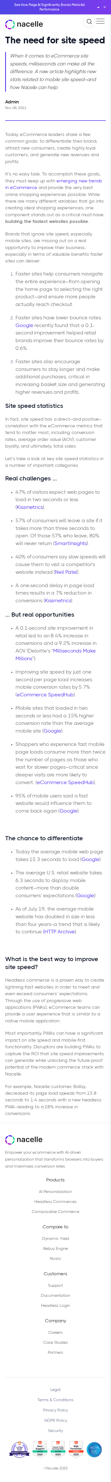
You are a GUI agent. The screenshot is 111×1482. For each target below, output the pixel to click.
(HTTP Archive (59, 932)
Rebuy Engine (55, 1248)
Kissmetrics (30, 507)
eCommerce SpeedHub (45, 695)
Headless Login (55, 1305)
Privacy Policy (55, 1410)
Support (55, 1285)
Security (55, 1430)
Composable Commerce (55, 1211)
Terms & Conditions (55, 1399)
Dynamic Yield (55, 1238)
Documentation (55, 1295)
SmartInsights (70, 543)
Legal (55, 1389)
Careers (55, 1332)
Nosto (55, 1258)
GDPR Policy (55, 1420)
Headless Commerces (55, 1201)
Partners (55, 1352)
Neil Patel (66, 572)
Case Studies (55, 1342)
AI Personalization (55, 1191)
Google (24, 325)
